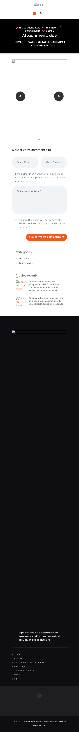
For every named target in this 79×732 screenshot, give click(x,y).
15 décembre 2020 (29, 27)
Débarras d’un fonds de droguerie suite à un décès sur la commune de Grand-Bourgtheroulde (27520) (43, 286)
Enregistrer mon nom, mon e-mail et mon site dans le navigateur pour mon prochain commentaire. (40, 178)
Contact (16, 674)
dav (62, 96)
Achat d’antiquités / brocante (28, 662)
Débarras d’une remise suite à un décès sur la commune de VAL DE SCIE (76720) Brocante (45, 301)
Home (17, 42)
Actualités (25, 258)
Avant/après (26, 263)
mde (19, 96)
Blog (14, 678)
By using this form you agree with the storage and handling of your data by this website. (42, 224)
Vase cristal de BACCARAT (46, 42)
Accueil (16, 654)
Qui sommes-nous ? (23, 670)
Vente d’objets (20, 666)
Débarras (17, 658)
